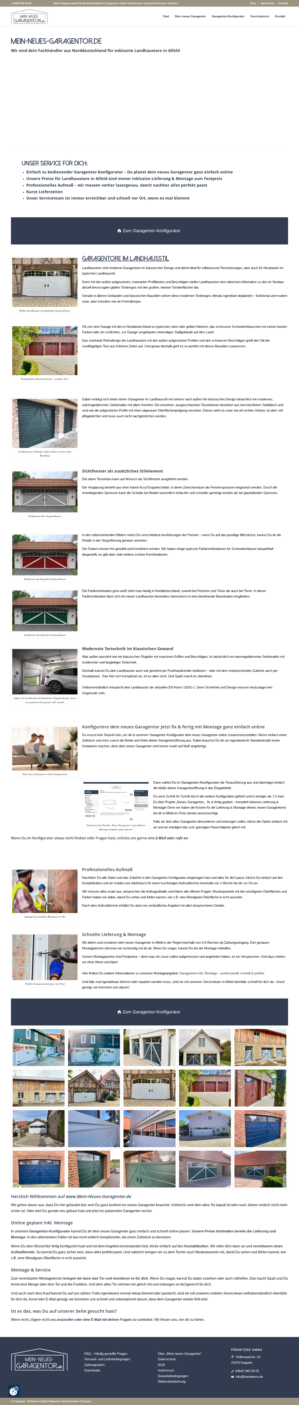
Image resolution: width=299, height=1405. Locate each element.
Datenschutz (167, 1359)
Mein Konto (267, 3)
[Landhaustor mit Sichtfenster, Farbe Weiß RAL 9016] (94, 1088)
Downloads (92, 1370)
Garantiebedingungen (173, 1376)
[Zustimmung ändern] (14, 1391)
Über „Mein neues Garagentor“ (180, 1353)
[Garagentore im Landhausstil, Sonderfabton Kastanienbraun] (205, 1088)
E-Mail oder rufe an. (172, 838)
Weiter (278, 104)
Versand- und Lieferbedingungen (107, 1359)
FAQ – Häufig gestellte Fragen (105, 1353)
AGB (161, 1364)
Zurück (20, 104)
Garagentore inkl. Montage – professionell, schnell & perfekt (221, 973)
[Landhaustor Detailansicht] (94, 1128)
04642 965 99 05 (247, 1371)
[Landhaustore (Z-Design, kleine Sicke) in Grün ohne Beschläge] (212, 134)
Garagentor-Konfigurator (49, 1231)
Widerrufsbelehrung (172, 1381)
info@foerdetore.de (249, 1376)
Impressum (166, 1370)
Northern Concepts (80, 1401)
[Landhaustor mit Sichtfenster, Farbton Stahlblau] (260, 1128)
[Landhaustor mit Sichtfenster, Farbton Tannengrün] (94, 1169)
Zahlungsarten (94, 1364)
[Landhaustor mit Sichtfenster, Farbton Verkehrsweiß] (38, 1128)
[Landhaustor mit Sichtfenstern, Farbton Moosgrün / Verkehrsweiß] (205, 1169)
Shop (253, 3)
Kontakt (283, 3)
